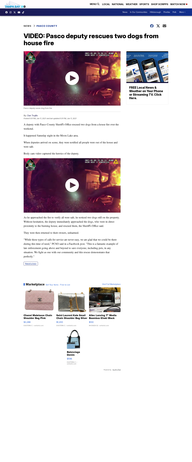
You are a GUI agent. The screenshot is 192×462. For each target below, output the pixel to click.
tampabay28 (15, 12)
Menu (93, 4)
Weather (131, 4)
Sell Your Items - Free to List (58, 285)
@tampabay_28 (24, 12)
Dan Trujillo (32, 115)
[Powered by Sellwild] (116, 370)
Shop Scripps (159, 4)
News (125, 12)
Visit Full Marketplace (111, 284)
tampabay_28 (11, 12)
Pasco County (47, 26)
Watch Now (178, 4)
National (118, 4)
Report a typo (30, 264)
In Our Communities (138, 12)
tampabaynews (7, 12)
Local (106, 4)
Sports (144, 4)
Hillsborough (155, 12)
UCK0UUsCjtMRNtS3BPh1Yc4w (20, 12)
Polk (174, 12)
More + (182, 12)
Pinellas (166, 12)
